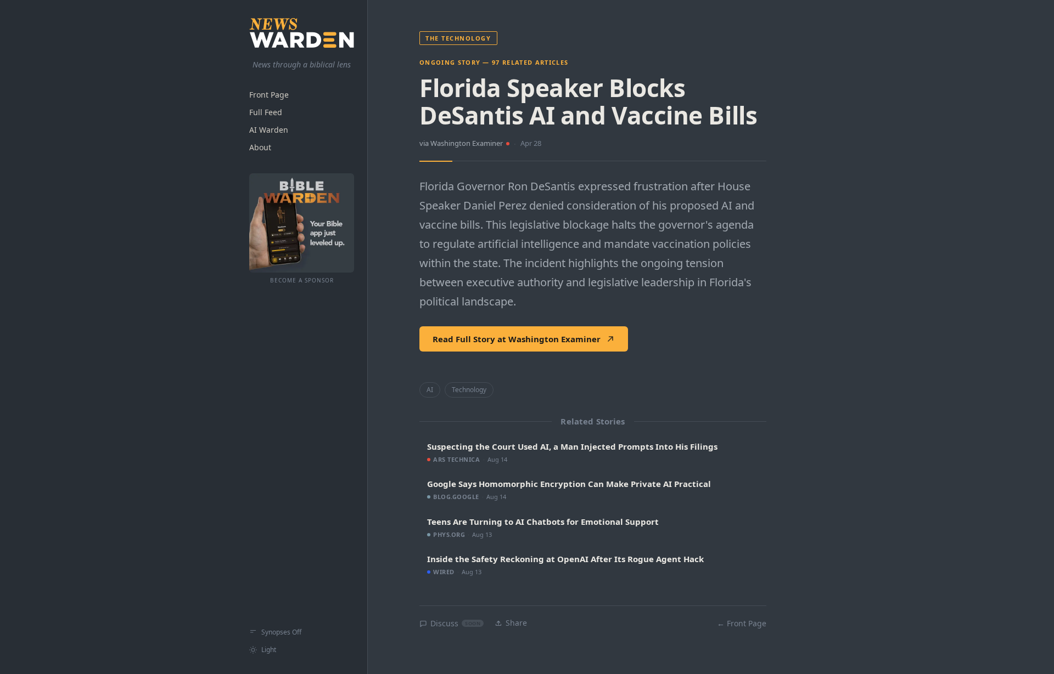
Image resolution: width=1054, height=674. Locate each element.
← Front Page (741, 623)
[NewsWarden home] (301, 33)
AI (430, 389)
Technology (469, 389)
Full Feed (265, 112)
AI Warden (268, 130)
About (260, 148)
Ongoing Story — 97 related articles (493, 62)
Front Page (269, 95)
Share (516, 623)
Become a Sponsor (302, 281)
